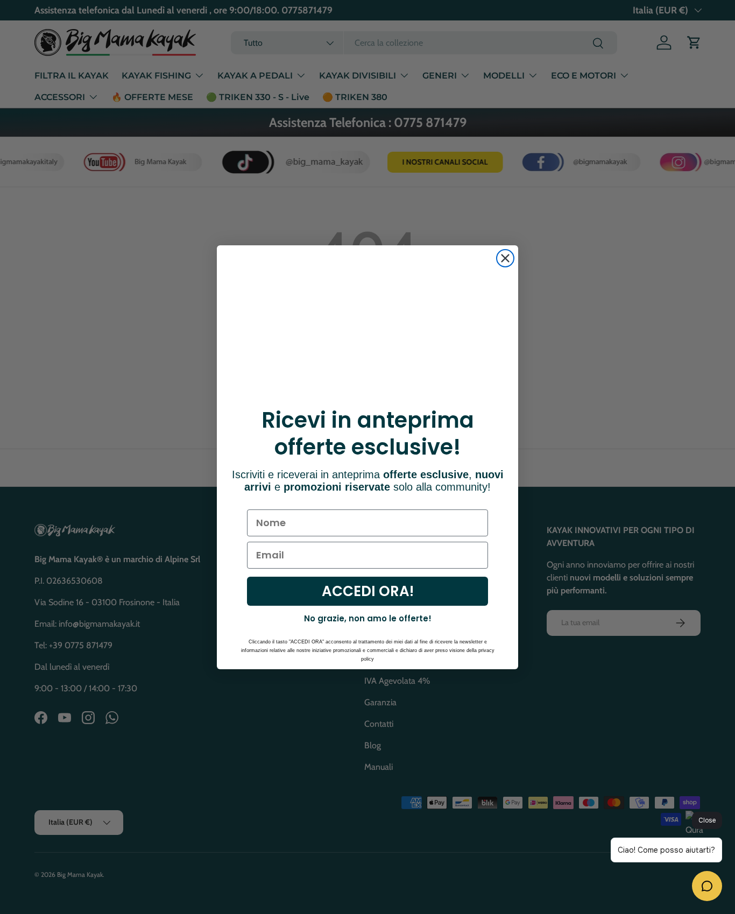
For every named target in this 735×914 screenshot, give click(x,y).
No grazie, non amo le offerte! (368, 618)
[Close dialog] (505, 258)
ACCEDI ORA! (368, 591)
